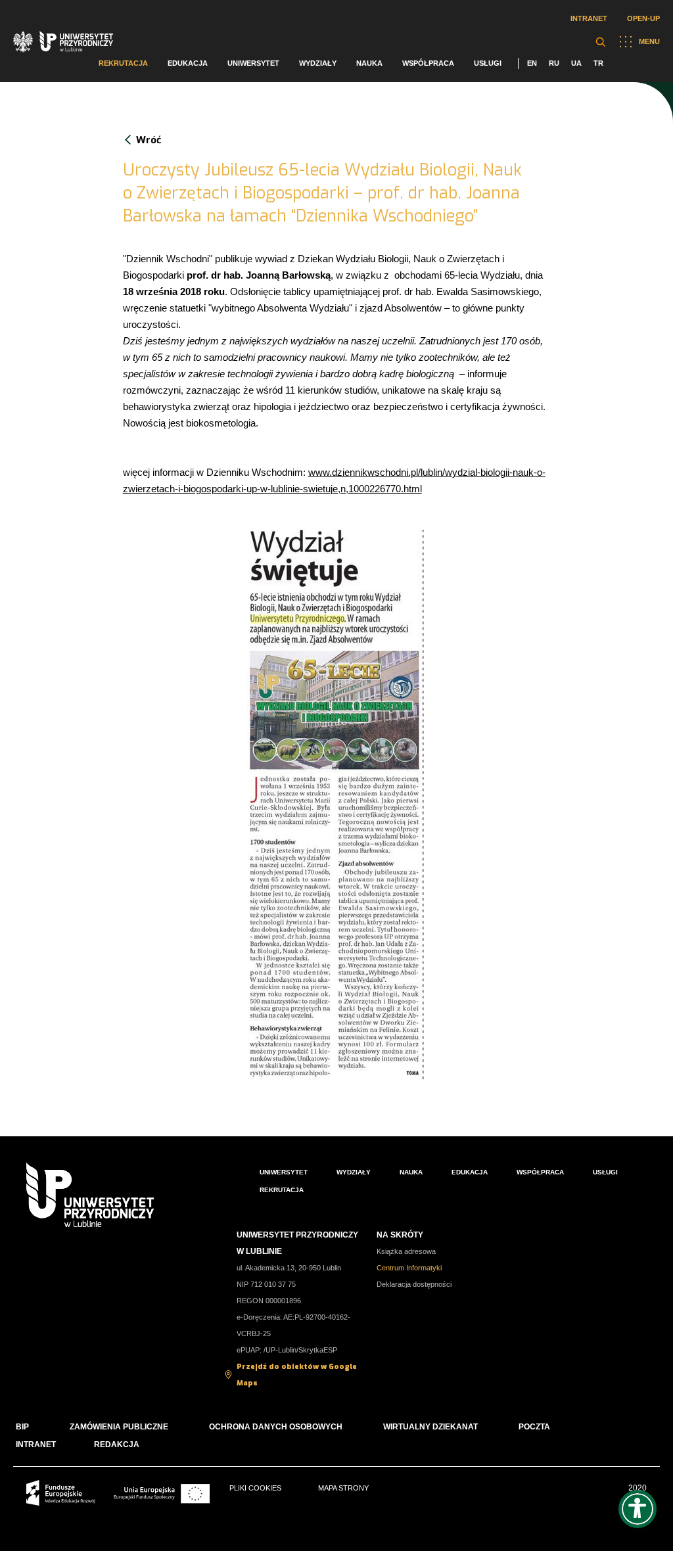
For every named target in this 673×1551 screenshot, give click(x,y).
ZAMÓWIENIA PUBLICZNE (119, 1426)
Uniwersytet (253, 63)
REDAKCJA (116, 1444)
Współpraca (428, 63)
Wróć (148, 140)
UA (576, 63)
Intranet (588, 18)
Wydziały (317, 63)
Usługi (487, 63)
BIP (22, 1426)
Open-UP (643, 18)
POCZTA (534, 1426)
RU (554, 63)
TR (598, 63)
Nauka (369, 63)
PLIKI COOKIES (255, 1488)
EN (532, 63)
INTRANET (36, 1444)
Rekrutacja (123, 63)
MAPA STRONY (343, 1488)
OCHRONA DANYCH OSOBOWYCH (275, 1426)
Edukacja (188, 63)
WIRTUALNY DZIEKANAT (430, 1426)
